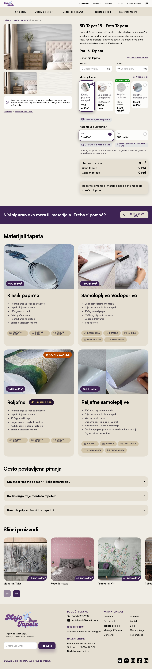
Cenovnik (84, 4)
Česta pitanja (134, 4)
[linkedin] (146, 660)
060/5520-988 (80, 616)
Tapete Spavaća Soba (24, 112)
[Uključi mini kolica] (146, 3)
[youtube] (120, 660)
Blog (120, 4)
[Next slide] (16, 593)
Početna (7, 20)
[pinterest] (126, 660)
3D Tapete (25, 20)
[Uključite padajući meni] (53, 12)
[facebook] (139, 660)
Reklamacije (136, 634)
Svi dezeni (20, 11)
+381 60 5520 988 (136, 214)
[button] (76, 481)
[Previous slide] (7, 593)
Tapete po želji (103, 11)
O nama (97, 4)
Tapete (16, 20)
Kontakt (109, 4)
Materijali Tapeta (113, 630)
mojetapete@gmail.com (85, 620)
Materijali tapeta (128, 11)
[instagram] (133, 660)
